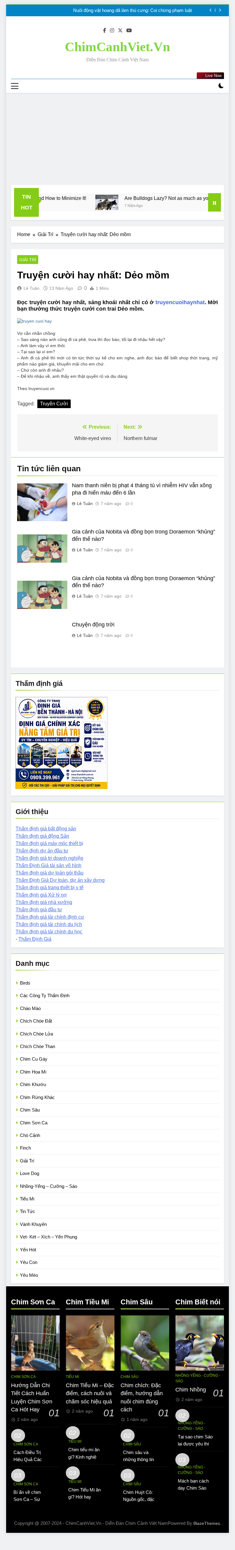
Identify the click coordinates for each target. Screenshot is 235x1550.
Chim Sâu (30, 1109)
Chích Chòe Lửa (36, 1033)
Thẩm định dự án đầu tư (42, 850)
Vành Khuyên (33, 1224)
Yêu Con (28, 1262)
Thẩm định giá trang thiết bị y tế (50, 887)
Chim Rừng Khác (37, 1097)
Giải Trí (27, 259)
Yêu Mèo (29, 1275)
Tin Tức (27, 1211)
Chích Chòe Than (37, 1046)
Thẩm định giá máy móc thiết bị (49, 843)
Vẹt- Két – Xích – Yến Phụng (48, 1236)
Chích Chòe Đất (36, 1021)
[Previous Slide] (211, 10)
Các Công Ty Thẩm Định (44, 995)
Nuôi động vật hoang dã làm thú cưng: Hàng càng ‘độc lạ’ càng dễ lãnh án (119, 10)
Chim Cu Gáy (33, 1059)
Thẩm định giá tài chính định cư (50, 917)
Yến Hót (28, 1249)
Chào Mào (30, 1008)
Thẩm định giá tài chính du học (49, 931)
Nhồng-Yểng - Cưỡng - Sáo (197, 1378)
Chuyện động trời (93, 625)
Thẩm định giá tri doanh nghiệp (49, 858)
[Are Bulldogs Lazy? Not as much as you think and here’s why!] (82, 202)
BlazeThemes (206, 1523)
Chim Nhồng (190, 1390)
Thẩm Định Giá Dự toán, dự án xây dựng (60, 880)
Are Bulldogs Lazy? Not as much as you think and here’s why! (166, 198)
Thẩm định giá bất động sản (46, 828)
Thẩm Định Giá (34, 939)
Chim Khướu (33, 1084)
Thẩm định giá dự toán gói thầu (50, 872)
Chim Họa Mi (33, 1071)
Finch (25, 1147)
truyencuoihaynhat (180, 302)
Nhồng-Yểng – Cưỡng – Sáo (48, 1186)
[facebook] (104, 30)
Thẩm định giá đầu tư (39, 909)
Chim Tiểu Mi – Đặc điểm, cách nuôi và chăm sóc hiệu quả (90, 1393)
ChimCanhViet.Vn (117, 47)
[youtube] (129, 30)
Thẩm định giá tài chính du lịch (49, 924)
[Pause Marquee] (214, 202)
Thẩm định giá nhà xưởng (44, 902)
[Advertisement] (117, 139)
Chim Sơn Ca (33, 1122)
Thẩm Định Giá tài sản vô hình (48, 865)
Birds (25, 982)
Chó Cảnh (30, 1135)
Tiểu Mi (27, 1198)
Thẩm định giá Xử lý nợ (41, 894)
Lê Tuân (31, 288)
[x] (120, 30)
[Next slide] (220, 10)
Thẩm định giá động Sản (42, 836)
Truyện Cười (54, 403)
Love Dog (29, 1173)
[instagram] (112, 30)
